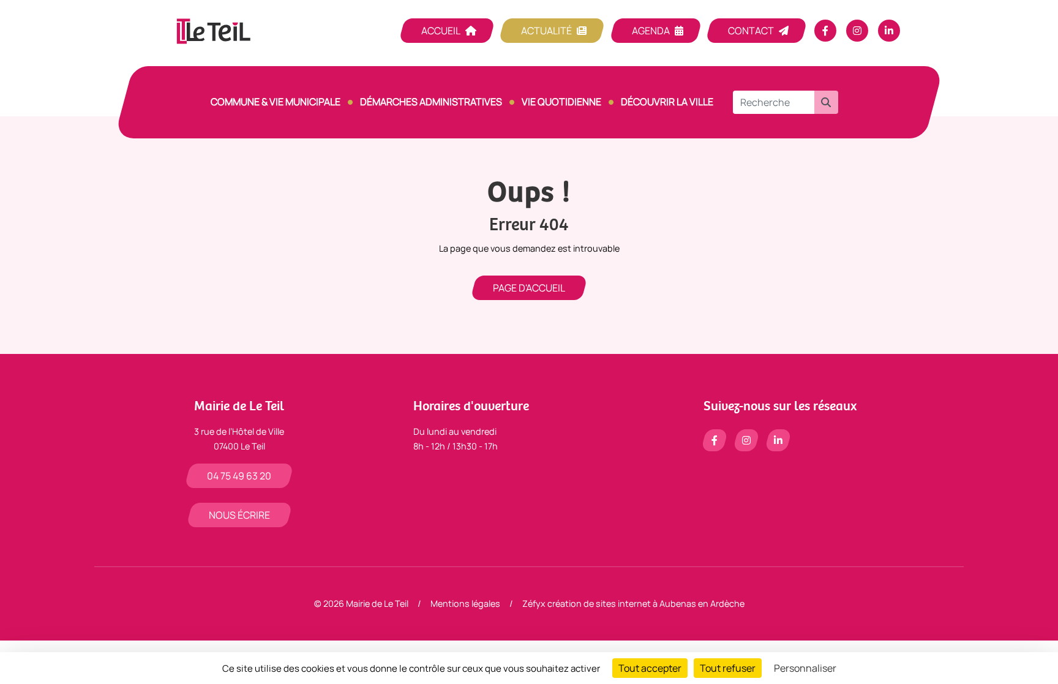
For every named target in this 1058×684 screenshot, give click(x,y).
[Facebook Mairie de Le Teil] (825, 31)
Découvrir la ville (667, 101)
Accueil (440, 30)
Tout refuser (728, 668)
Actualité (546, 30)
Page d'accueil (529, 288)
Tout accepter (649, 668)
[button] (826, 102)
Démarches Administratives (431, 101)
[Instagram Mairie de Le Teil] (857, 31)
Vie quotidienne (561, 101)
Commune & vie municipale (275, 101)
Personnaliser (805, 668)
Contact (751, 30)
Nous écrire (239, 515)
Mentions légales (465, 603)
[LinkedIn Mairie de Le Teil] (889, 31)
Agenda (651, 30)
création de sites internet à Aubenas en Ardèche (646, 603)
